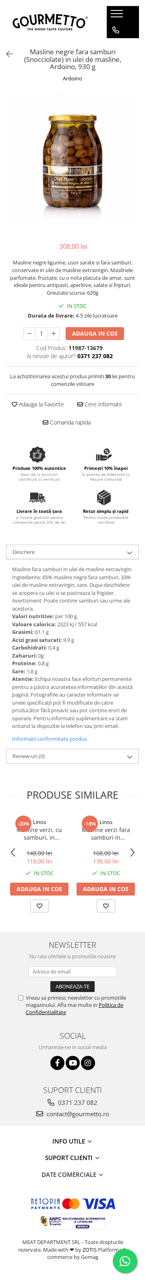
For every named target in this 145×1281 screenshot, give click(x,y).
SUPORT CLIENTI (69, 1158)
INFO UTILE (69, 1141)
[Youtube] (73, 1063)
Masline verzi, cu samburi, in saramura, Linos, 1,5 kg (39, 833)
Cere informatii (102, 404)
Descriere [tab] (23, 551)
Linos (39, 822)
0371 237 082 (76, 1103)
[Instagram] (88, 1063)
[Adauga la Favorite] (39, 906)
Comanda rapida (69, 422)
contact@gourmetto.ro (77, 1114)
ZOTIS (90, 1249)
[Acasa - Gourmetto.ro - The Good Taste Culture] (50, 22)
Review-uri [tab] (28, 756)
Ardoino (72, 78)
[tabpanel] (72, 158)
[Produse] (118, 16)
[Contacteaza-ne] (116, 30)
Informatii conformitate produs (49, 738)
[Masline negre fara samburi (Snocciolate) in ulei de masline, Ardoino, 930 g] (72, 158)
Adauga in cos (95, 333)
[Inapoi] (6, 54)
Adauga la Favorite (40, 404)
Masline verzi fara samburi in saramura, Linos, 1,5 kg (106, 833)
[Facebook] (57, 1063)
